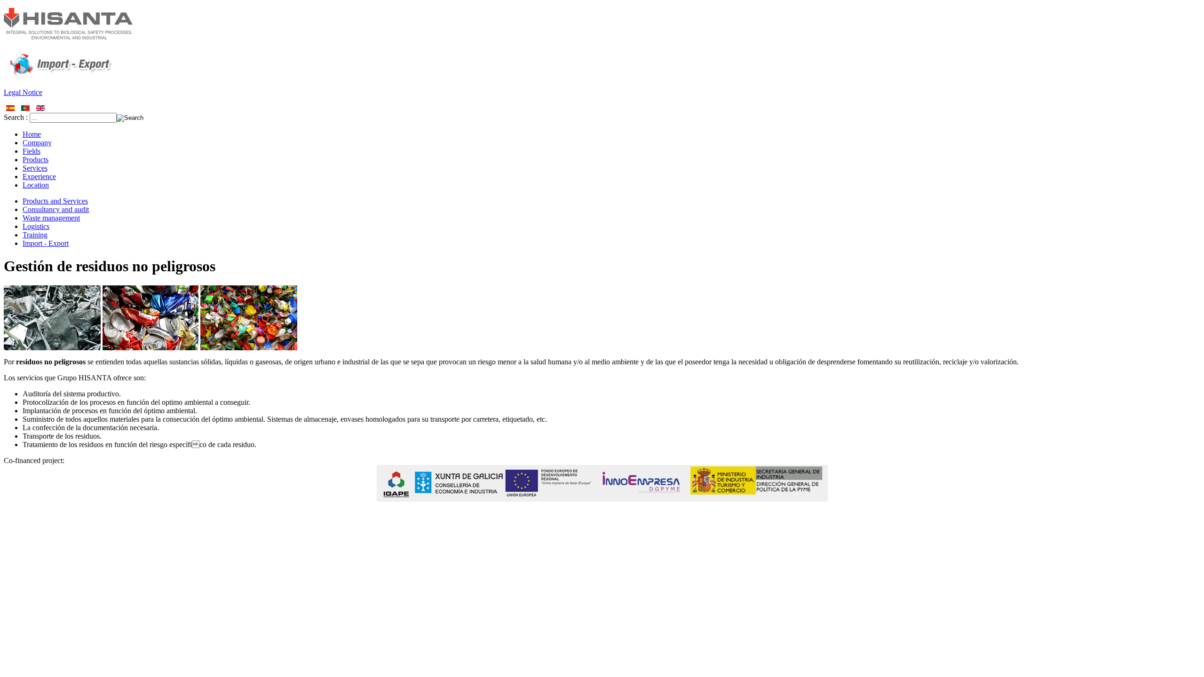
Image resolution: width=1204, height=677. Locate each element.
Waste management (51, 218)
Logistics (36, 226)
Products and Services (55, 201)
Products (35, 160)
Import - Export (46, 243)
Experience (39, 177)
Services (35, 168)
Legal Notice (23, 92)
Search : (17, 117)
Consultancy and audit (56, 209)
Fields (31, 151)
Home (32, 134)
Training (35, 235)
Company (37, 143)
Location (36, 185)
